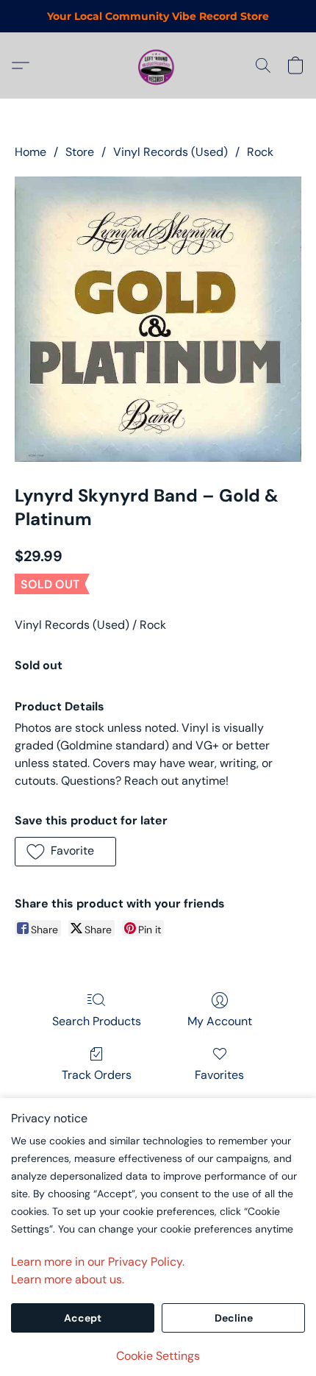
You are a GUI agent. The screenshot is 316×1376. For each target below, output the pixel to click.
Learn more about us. (67, 1279)
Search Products (96, 1021)
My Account (219, 1021)
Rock (260, 152)
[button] (158, 65)
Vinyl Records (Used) (170, 152)
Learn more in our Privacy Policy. (97, 1261)
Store (79, 152)
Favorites (219, 1075)
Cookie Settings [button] (158, 1355)
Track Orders (97, 1075)
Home (30, 152)
